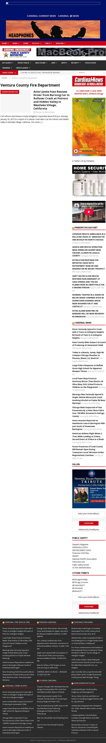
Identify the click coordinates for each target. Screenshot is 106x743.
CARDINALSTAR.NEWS (83, 622)
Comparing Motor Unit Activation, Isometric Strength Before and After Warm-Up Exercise (85, 718)
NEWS (15, 43)
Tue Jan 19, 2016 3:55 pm (45, 112)
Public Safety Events (80, 565)
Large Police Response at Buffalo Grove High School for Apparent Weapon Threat (87, 368)
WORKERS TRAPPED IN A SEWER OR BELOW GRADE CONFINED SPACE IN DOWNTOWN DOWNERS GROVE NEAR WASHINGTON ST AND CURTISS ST (88, 301)
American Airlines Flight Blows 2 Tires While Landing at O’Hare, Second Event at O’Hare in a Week (88, 436)
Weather (59, 43)
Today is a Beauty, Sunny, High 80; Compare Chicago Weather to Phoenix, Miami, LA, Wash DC (88, 355)
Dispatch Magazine (80, 544)
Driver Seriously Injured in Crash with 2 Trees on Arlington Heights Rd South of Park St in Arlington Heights (18, 631)
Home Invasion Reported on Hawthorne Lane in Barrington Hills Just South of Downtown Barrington (18, 665)
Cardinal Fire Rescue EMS (17, 622)
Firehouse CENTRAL (80, 553)
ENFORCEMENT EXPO (81, 550)
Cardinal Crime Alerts (16, 686)
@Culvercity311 (78, 585)
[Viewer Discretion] (16, 101)
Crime (25, 43)
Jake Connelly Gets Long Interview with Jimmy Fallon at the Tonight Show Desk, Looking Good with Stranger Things (86, 674)
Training (6, 68)
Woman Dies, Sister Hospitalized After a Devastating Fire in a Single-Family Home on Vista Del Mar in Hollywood (87, 640)
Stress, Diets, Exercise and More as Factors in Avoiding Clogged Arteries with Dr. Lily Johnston (87, 699)
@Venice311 (77, 591)
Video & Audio (22, 68)
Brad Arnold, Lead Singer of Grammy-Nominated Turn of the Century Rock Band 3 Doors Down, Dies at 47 (86, 631)
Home (4, 43)
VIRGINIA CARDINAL (47, 622)
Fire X (47, 43)
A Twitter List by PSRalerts (83, 161)
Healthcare (40, 63)
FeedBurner (94, 529)
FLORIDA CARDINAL (48, 680)
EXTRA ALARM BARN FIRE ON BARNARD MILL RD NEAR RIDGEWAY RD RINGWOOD (88, 314)
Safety (64, 63)
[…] (41, 122)
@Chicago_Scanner (80, 582)
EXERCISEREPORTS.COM (84, 683)
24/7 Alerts (7, 63)
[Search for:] (90, 72)
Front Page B (23, 63)
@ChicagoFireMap (80, 579)
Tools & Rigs (90, 63)
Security (75, 63)
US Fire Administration (81, 567)
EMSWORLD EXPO (80, 547)
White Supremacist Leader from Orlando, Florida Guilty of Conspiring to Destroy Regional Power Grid (52, 699)
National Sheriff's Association (84, 559)
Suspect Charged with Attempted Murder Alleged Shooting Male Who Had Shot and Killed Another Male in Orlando (53, 689)
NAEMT (75, 556)
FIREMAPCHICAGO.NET (86, 227)
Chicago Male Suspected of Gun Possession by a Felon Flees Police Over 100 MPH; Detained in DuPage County (18, 720)
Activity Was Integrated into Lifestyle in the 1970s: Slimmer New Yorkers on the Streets (86, 708)
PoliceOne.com (78, 562)
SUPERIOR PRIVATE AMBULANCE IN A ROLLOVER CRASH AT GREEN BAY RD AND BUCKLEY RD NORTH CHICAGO (88, 237)
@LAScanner (77, 588)
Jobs (53, 63)
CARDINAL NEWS (83, 322)
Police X (35, 43)
